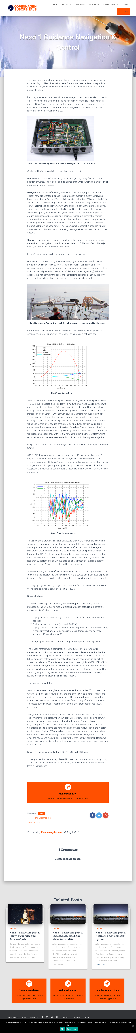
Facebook (42, 1017)
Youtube (57, 1017)
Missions (79, 5)
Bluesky (65, 1017)
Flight (35, 818)
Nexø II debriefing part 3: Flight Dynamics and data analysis (25, 936)
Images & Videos (110, 5)
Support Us (123, 11)
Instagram (47, 1017)
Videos (13, 928)
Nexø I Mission (34, 822)
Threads (76, 1017)
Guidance (43, 818)
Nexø (50, 818)
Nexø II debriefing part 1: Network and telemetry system (110, 936)
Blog (55, 5)
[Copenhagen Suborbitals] (22, 8)
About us (66, 5)
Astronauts (94, 5)
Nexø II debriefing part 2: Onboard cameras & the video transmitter (67, 936)
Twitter (52, 1017)
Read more (71, 1029)
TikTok (87, 1017)
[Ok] (132, 1026)
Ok (62, 1029)
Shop (125, 5)
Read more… (101, 964)
